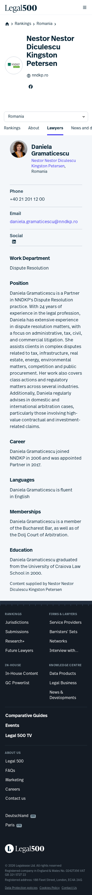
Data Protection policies (21, 888)
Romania (45, 24)
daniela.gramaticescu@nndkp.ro (44, 222)
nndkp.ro (40, 76)
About (33, 128)
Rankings (23, 24)
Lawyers (55, 128)
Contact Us (69, 888)
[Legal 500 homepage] (46, 848)
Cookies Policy (49, 888)
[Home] (39, 7)
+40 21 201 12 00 (27, 199)
